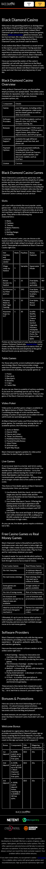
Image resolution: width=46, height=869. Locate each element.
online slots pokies (15, 34)
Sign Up (40, 4)
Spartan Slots (31, 344)
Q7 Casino (42, 858)
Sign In (29, 4)
